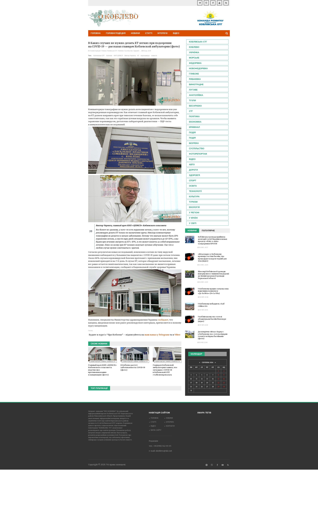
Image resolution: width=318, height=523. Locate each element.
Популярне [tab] (208, 230)
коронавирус (145, 55)
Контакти (170, 426)
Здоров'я (136, 51)
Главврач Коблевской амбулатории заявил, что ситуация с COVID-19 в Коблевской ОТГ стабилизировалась (165, 370)
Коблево (121, 51)
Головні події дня (116, 33)
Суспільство (129, 51)
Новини (135, 33)
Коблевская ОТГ (99, 55)
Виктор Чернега (130, 55)
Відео (176, 33)
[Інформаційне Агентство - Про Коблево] (114, 18)
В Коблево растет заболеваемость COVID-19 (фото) (132, 367)
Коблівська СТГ (112, 51)
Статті (148, 33)
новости (154, 55)
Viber (177, 334)
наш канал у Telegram (157, 334)
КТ (138, 55)
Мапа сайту (156, 430)
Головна (96, 33)
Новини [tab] (192, 230)
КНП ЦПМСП (118, 55)
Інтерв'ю (163, 33)
